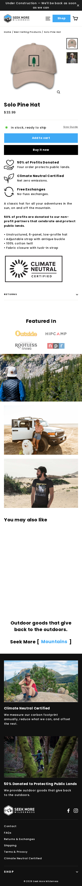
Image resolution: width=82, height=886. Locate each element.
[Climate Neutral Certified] (41, 681)
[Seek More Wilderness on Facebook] (68, 810)
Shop (61, 18)
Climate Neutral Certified (23, 858)
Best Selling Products (27, 32)
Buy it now (41, 150)
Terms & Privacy (16, 852)
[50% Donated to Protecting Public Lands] (41, 757)
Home (7, 32)
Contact (10, 826)
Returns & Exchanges (19, 839)
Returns (10, 294)
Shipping (10, 845)
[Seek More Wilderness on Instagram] (76, 810)
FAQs (7, 833)
